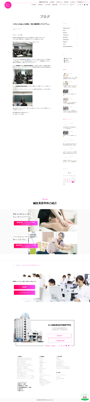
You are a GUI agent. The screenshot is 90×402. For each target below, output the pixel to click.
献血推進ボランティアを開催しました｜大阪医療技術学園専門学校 (70, 111)
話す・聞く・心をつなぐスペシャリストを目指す (25, 378)
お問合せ (73, 2)
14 (71, 179)
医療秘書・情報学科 (66, 28)
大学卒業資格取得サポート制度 (24, 387)
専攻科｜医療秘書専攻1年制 (22, 374)
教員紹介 (41, 372)
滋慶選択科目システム (43, 362)
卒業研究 (41, 365)
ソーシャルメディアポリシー (61, 375)
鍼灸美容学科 (15, 28)
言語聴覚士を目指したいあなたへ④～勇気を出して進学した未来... (70, 86)
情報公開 (52, 2)
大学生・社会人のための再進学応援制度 (63, 368)
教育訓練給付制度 (59, 364)
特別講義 (41, 361)
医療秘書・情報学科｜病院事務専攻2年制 (24, 358)
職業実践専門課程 (44, 2)
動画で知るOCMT (42, 368)
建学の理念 (41, 358)
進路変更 (66, 60)
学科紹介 (34, 4)
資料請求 (67, 2)
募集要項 (57, 358)
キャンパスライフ (42, 374)
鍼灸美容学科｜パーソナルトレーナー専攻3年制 (25, 371)
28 (71, 182)
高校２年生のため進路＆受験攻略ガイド (63, 366)
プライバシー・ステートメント (61, 374)
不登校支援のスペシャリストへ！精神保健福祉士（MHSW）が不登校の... (70, 78)
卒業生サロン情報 (68, 58)
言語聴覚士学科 (66, 35)
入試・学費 (48, 4)
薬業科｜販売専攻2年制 (21, 361)
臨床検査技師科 (66, 39)
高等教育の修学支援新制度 (44, 381)
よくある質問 (41, 385)
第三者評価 (58, 377)
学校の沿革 (41, 376)
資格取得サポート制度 (22, 385)
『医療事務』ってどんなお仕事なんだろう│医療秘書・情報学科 (70, 103)
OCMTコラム (67, 61)
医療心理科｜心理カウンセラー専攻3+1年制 (25, 365)
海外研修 (41, 364)
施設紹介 (41, 371)
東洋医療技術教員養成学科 (68, 46)
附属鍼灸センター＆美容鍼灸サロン (45, 382)
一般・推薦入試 (58, 359)
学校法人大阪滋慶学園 (60, 378)
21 (71, 180)
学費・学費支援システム (60, 362)
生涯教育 (41, 366)
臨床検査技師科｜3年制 (21, 372)
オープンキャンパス (64, 4)
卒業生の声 (20, 389)
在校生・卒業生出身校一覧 (43, 383)
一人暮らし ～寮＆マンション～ (45, 375)
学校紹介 (41, 4)
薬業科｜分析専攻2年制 (21, 362)
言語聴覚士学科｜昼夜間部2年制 (23, 368)
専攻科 (64, 44)
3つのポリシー (42, 359)
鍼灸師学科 (20, 28)
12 (67, 179)
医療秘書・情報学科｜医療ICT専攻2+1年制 (24, 359)
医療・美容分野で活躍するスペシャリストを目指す (26, 376)
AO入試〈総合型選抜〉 (60, 361)
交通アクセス (59, 2)
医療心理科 (65, 32)
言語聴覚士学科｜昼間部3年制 (22, 366)
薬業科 (64, 30)
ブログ (73, 4)
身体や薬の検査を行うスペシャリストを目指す (25, 375)
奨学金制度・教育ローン (60, 365)
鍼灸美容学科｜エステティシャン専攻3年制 (24, 369)
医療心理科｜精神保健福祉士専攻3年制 (24, 364)
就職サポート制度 (22, 384)
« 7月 (64, 184)
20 (69, 180)
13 (69, 179)
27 (69, 182)
